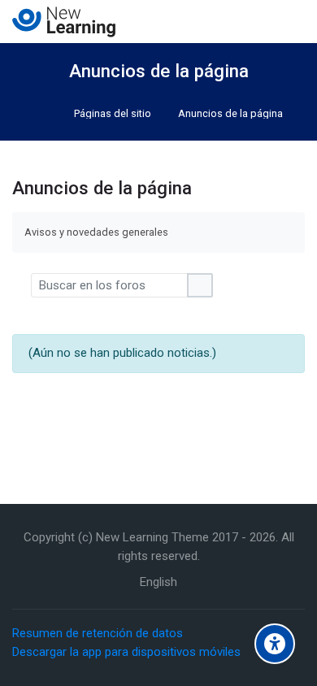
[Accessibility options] (274, 643)
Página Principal (44, 113)
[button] (21, 285)
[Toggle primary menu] (292, 21)
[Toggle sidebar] (19, 61)
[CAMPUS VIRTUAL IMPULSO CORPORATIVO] (63, 22)
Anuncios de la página (230, 114)
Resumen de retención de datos (97, 633)
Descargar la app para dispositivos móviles (126, 652)
